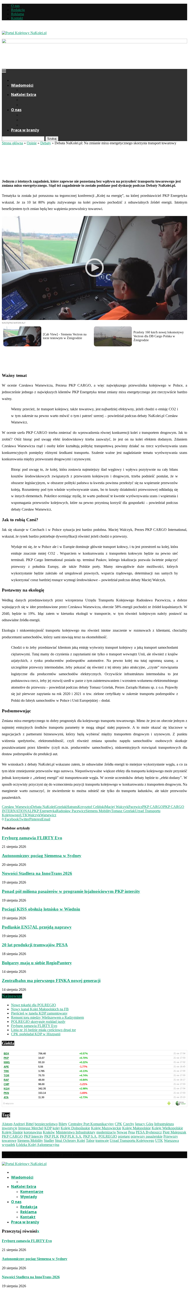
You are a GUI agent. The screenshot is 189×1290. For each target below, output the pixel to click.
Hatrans (72, 807)
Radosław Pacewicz (71, 811)
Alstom (7, 1124)
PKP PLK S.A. (71, 1136)
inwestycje (9, 1128)
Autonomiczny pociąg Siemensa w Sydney (41, 855)
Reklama (17, 14)
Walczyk (34, 815)
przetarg (124, 1136)
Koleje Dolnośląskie (75, 1128)
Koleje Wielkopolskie (167, 1128)
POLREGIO (107, 1136)
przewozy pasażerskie (146, 1136)
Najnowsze (12, 996)
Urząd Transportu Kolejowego (132, 1140)
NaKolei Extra (23, 94)
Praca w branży (25, 130)
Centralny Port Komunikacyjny (91, 1124)
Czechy (128, 1124)
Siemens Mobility (98, 811)
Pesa (131, 1132)
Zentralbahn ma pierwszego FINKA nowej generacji (51, 980)
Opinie (32, 143)
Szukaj (51, 138)
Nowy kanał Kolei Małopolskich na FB (40, 1009)
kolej (56, 1128)
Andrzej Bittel (23, 1124)
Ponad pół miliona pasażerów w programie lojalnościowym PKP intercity (71, 891)
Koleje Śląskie (12, 1132)
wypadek (8, 1145)
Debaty (45, 143)
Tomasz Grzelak (123, 811)
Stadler (49, 1140)
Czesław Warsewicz (16, 807)
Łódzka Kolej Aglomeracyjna (37, 1145)
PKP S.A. (90, 1136)
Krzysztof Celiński (91, 807)
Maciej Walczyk (116, 807)
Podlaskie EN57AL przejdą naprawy (37, 927)
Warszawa (171, 1140)
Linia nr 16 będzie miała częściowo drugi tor (43, 1030)
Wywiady (28, 104)
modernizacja (106, 1132)
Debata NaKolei (43, 807)
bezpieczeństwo (46, 1124)
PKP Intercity (33, 1136)
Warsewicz (48, 815)
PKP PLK (51, 1136)
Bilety (63, 1124)
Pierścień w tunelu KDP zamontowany (39, 1013)
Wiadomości (22, 85)
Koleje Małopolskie (136, 1128)
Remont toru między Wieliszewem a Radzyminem (47, 1017)
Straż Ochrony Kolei (70, 1140)
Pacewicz (135, 807)
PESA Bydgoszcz (149, 1132)
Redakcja (18, 10)
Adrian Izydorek (14, 172)
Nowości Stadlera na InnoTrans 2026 (37, 873)
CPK (118, 1124)
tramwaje (102, 1140)
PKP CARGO (152, 807)
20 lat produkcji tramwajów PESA (35, 944)
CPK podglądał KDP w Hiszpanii (35, 1034)
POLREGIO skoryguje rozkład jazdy (38, 1022)
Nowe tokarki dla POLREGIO (33, 1005)
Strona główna (12, 143)
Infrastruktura (164, 1124)
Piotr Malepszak (174, 1132)
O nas (15, 6)
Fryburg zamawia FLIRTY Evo (32, 837)
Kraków (49, 1132)
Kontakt (17, 18)
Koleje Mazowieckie (106, 1128)
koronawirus (33, 1132)
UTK (24, 815)
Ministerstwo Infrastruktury (75, 1132)
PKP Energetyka (44, 811)
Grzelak (60, 807)
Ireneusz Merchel (30, 1128)
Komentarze (31, 99)
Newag (122, 1132)
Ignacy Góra (144, 1124)
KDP (48, 1128)
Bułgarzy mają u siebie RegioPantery (37, 962)
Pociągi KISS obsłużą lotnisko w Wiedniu (41, 909)
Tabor (90, 1140)
